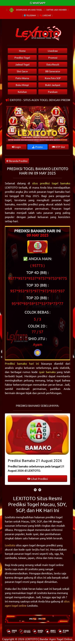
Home (22, 50)
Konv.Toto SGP (53, 78)
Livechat (46, 15)
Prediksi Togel (22, 57)
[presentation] (35, 490)
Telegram (31, 15)
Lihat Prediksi (39, 478)
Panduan (53, 91)
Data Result (52, 64)
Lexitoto (10, 545)
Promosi (52, 57)
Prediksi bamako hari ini (22, 363)
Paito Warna (22, 78)
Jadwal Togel (22, 64)
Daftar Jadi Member (56, 9)
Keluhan (22, 91)
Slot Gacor (22, 71)
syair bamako (47, 372)
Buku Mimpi (22, 84)
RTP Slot (60, 146)
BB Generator (52, 71)
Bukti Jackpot (52, 84)
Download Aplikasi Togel (29, 9)
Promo (39, 146)
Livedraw (53, 50)
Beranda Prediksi (18, 160)
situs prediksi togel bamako (51, 183)
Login (17, 146)
